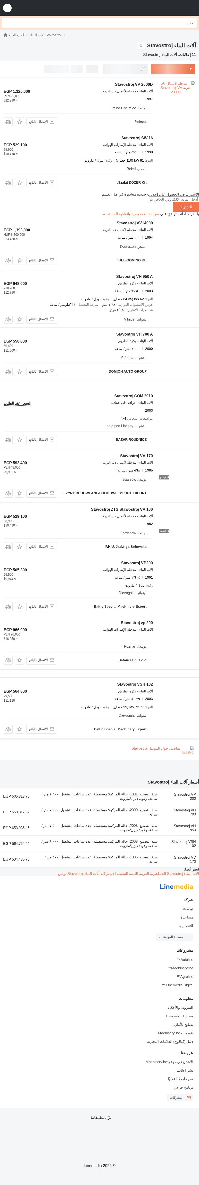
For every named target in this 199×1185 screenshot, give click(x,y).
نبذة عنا (187, 909)
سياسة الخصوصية (145, 214)
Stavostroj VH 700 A (134, 334)
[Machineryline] (5, 35)
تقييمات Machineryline (175, 1033)
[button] (7, 8)
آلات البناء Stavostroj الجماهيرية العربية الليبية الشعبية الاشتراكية (149, 873)
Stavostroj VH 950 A (134, 277)
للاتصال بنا (185, 926)
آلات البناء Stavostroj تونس (79, 873)
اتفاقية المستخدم (116, 214)
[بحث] (7, 23)
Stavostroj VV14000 (135, 223)
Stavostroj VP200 (137, 563)
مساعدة (187, 917)
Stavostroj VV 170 (136, 456)
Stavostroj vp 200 (137, 623)
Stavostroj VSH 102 (135, 684)
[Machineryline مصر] (165, 8)
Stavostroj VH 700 (185, 812)
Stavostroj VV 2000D (134, 84)
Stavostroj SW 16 (137, 138)
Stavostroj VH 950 (185, 828)
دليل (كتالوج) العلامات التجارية (170, 1041)
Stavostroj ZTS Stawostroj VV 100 (122, 509)
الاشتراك (186, 207)
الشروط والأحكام (180, 1007)
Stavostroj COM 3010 (133, 396)
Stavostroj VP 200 (185, 796)
